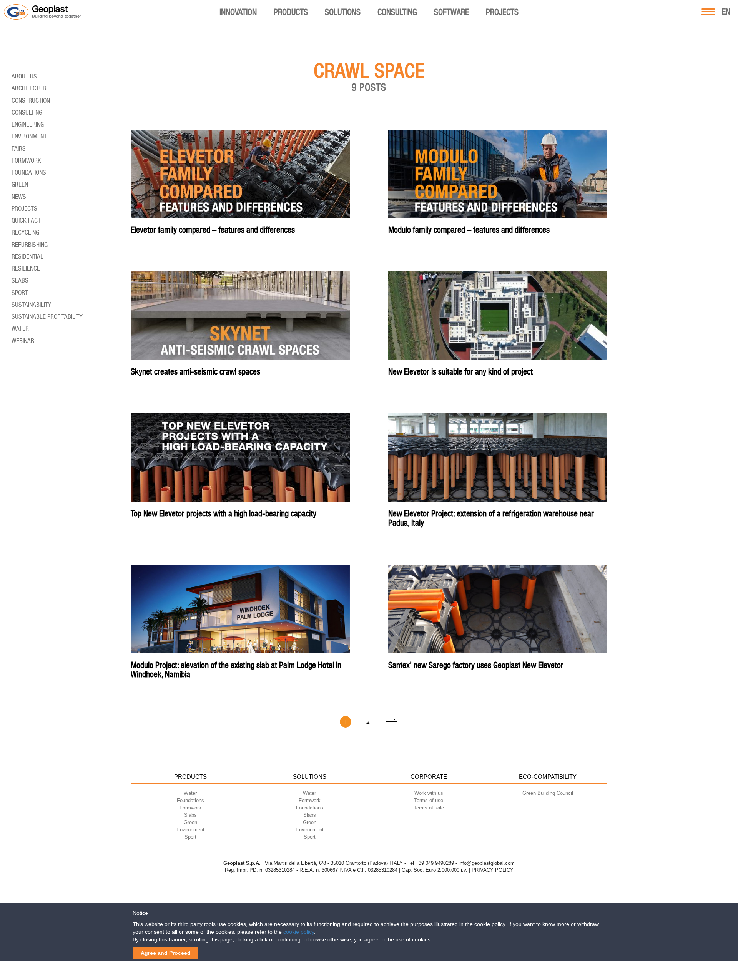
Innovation (238, 12)
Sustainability (31, 304)
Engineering (28, 124)
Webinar (23, 341)
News (19, 196)
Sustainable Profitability (47, 316)
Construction (31, 100)
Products (291, 12)
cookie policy (298, 932)
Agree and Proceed (166, 953)
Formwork (26, 160)
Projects (502, 12)
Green (20, 184)
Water (20, 328)
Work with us (428, 793)
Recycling (25, 232)
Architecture (30, 88)
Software (451, 12)
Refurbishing (30, 244)
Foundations (29, 172)
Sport (20, 292)
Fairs (19, 148)
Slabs (20, 280)
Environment (29, 136)
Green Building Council (547, 793)
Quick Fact (26, 220)
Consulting (397, 12)
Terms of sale (429, 808)
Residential (27, 256)
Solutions (343, 12)
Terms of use (428, 800)
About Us (24, 76)
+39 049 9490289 (435, 863)
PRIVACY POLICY (493, 870)
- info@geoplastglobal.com (485, 863)
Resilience (26, 268)
